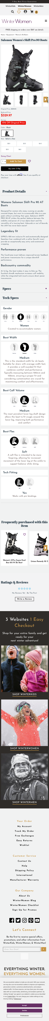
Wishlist (24, 845)
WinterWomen (24, 6)
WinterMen (38, 6)
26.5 (20, 149)
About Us (24, 896)
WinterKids (10, 6)
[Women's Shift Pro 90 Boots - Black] (7, 98)
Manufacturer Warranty (24, 880)
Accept (24, 1005)
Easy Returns (24, 841)
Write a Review (24, 599)
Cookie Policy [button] (11, 996)
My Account (24, 826)
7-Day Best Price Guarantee (24, 1)
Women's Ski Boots (21, 35)
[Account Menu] (25, 12)
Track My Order (24, 831)
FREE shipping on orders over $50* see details (24, 30)
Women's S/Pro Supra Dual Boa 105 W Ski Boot (14, 561)
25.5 (7, 149)
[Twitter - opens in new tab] (18, 921)
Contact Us (24, 861)
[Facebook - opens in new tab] (11, 921)
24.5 (40, 143)
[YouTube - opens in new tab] (37, 921)
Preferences (24, 1015)
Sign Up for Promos (24, 910)
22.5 (8, 143)
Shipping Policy (24, 871)
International (24, 875)
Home (3, 35)
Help (24, 866)
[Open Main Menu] (41, 21)
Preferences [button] (17, 999)
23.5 (24, 143)
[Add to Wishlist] (29, 161)
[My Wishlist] (19, 12)
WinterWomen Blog (24, 901)
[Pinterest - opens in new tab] (30, 921)
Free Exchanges (24, 836)
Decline (24, 1010)
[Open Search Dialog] (12, 12)
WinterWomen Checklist (24, 905)
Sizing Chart (6, 156)
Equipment (10, 35)
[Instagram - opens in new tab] (24, 921)
